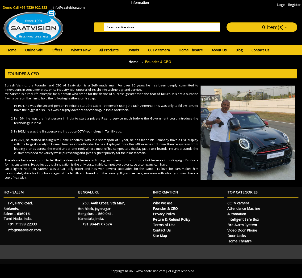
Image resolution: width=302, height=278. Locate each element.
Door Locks (236, 235)
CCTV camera (238, 203)
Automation (236, 213)
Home (133, 62)
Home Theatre (239, 241)
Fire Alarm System (242, 224)
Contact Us (162, 230)
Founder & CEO (158, 62)
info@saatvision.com (24, 229)
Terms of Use (164, 224)
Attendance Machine (243, 208)
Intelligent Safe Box (243, 219)
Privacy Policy (164, 213)
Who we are (162, 203)
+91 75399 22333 (22, 224)
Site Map (160, 235)
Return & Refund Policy (171, 219)
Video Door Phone (242, 230)
